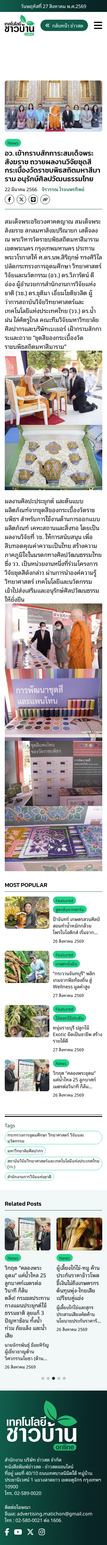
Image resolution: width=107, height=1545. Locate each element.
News (12, 142)
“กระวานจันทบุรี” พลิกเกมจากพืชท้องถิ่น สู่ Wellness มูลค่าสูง (74, 979)
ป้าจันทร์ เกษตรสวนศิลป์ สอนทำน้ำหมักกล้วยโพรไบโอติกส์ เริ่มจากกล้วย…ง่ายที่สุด (76, 929)
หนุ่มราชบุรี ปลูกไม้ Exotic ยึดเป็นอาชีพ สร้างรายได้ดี (77, 1034)
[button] (42, 1378)
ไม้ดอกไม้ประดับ (70, 1017)
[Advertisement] (53, 58)
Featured (64, 900)
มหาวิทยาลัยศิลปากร (25, 1150)
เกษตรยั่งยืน (66, 963)
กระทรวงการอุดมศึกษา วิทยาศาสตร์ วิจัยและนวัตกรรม (45, 1137)
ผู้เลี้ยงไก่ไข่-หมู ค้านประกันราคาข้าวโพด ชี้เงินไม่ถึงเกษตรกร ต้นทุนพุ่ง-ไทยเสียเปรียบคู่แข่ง (78, 1282)
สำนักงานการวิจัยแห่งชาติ (29, 1176)
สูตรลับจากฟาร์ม (70, 909)
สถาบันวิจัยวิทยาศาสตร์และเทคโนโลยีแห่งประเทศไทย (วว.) (53, 1163)
